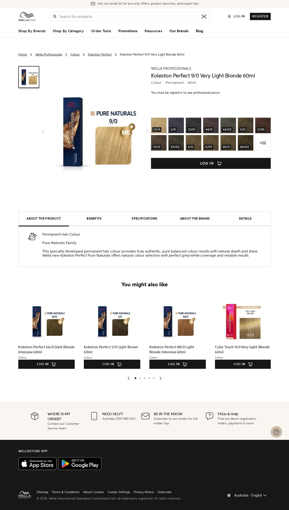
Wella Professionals (48, 54)
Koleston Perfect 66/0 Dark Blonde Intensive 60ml (46, 349)
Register (260, 16)
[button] (54, 16)
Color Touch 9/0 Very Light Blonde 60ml (242, 349)
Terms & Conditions (66, 492)
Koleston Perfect (100, 54)
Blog (199, 31)
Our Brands (179, 31)
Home (22, 54)
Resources (153, 31)
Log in (207, 163)
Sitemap (42, 492)
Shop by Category (68, 31)
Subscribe (165, 492)
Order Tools (101, 31)
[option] (134, 377)
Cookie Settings (119, 492)
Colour (75, 54)
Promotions (127, 31)
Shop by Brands (31, 31)
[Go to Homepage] (27, 16)
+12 (263, 142)
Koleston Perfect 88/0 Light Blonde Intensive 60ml (171, 349)
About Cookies (93, 492)
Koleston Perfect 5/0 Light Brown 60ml (111, 349)
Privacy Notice (144, 492)
